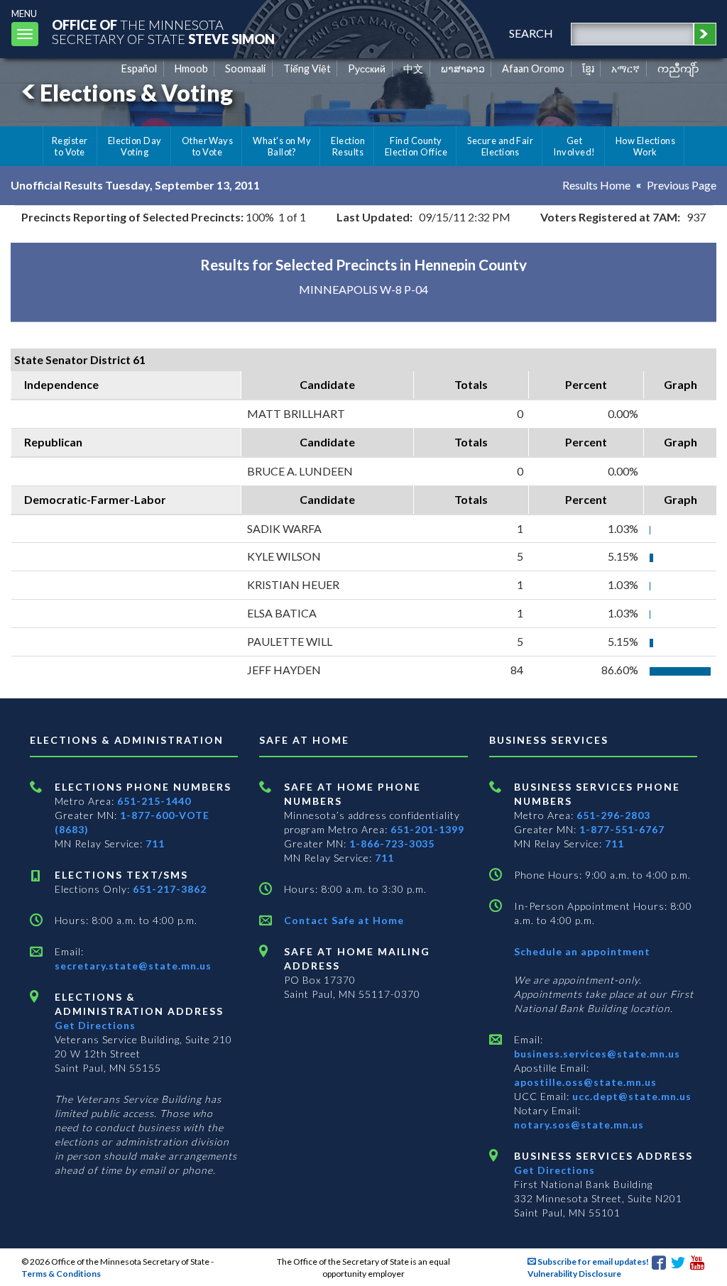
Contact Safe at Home (344, 920)
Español (139, 68)
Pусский (367, 68)
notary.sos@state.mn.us (579, 1125)
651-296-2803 (613, 815)
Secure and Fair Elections (500, 146)
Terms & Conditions (61, 1273)
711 (155, 843)
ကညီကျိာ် (678, 68)
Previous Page (681, 185)
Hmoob (191, 68)
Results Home (596, 185)
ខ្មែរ (588, 68)
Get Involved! (574, 146)
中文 (413, 68)
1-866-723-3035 (391, 843)
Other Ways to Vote (208, 146)
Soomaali (245, 68)
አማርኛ (625, 68)
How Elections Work (645, 146)
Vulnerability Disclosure (574, 1273)
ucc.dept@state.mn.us (630, 1096)
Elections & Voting (136, 92)
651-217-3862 (170, 889)
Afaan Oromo (533, 68)
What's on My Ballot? (282, 146)
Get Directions (95, 1025)
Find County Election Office (416, 146)
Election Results (348, 146)
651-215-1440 (154, 801)
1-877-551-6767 (622, 829)
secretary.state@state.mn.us (133, 966)
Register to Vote (70, 146)
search (531, 33)
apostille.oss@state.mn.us (585, 1082)
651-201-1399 (427, 829)
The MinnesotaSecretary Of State (163, 31)
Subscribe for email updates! (592, 1261)
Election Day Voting (135, 146)
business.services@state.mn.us (597, 1054)
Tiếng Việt (307, 68)
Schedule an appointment (582, 951)
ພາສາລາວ (463, 68)
